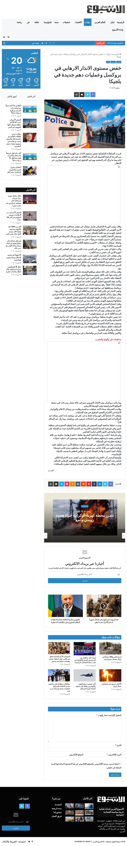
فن (28, 22)
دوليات (88, 22)
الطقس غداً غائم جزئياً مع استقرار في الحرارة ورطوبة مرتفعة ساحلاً (13, 109)
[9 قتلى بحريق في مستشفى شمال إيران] (110, 675)
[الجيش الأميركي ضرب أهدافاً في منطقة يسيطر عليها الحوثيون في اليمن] (30, 123)
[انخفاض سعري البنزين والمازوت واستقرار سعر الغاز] (30, 170)
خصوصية (22, 841)
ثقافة (36, 22)
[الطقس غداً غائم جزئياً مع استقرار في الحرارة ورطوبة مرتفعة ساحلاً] (30, 109)
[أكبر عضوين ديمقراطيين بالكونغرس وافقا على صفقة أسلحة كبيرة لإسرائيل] (85, 675)
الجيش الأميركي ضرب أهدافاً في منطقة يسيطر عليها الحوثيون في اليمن (14, 123)
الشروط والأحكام (9, 841)
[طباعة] (76, 94)
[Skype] (61, 484)
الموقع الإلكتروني (76, 754)
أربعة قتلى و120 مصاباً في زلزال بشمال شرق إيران (111, 658)
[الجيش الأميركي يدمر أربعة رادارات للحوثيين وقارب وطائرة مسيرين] (89, 806)
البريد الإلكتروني (114, 754)
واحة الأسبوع (117, 29)
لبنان (112, 22)
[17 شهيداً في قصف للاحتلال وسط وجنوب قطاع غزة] (30, 258)
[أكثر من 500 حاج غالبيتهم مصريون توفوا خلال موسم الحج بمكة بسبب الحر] (30, 230)
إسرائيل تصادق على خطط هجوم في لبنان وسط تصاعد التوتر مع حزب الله (13, 244)
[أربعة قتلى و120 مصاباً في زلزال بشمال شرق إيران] (110, 648)
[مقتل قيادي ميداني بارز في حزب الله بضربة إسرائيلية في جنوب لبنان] (89, 819)
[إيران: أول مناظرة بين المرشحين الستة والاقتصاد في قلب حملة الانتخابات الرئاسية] (85, 648)
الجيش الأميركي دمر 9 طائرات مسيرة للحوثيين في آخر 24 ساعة (13, 216)
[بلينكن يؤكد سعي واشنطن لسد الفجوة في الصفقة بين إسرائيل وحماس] (69, 805)
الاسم (118, 745)
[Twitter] (87, 94)
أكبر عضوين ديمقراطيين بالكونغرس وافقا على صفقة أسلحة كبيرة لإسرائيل (86, 686)
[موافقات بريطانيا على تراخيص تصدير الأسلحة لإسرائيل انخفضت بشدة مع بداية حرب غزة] (59, 675)
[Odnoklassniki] (72, 484)
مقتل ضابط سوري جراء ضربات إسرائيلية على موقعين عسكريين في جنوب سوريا (13, 201)
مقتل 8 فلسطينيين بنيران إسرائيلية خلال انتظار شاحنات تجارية (13, 269)
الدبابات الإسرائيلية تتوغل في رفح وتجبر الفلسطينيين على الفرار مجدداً (67, 43)
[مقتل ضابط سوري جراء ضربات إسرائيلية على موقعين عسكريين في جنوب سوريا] (30, 199)
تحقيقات (66, 22)
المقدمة (58, 804)
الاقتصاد (78, 22)
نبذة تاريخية (57, 808)
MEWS (88, 842)
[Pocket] (66, 484)
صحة (56, 22)
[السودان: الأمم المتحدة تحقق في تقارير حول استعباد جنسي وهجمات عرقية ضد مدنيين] (59, 648)
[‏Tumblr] (94, 484)
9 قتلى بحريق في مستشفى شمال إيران (111, 685)
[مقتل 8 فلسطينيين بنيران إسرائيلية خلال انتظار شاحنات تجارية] (30, 270)
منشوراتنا (57, 812)
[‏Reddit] (83, 484)
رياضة (19, 22)
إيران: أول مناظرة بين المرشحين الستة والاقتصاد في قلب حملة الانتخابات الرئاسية (85, 660)
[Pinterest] (88, 484)
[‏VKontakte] (77, 484)
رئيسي (113, 62)
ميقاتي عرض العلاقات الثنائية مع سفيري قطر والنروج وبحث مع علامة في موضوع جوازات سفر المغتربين (13, 140)
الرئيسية (120, 22)
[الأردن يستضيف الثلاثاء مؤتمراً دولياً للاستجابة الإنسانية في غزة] (69, 819)
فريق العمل (57, 816)
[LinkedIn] (99, 484)
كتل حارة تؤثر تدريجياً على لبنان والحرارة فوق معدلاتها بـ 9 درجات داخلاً (13, 157)
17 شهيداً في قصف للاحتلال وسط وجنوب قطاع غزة (13, 257)
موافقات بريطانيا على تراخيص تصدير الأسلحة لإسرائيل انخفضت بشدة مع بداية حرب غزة (59, 687)
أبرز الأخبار (85, 506)
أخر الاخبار (31, 96)
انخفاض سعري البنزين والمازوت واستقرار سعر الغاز (14, 169)
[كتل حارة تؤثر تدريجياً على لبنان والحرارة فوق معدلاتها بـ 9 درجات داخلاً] (30, 156)
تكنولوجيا (48, 22)
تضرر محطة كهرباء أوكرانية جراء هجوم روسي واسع (85, 517)
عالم (108, 62)
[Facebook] (92, 94)
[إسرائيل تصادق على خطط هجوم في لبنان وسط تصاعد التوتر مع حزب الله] (30, 244)
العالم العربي (100, 22)
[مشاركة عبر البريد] (81, 94)
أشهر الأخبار (11, 96)
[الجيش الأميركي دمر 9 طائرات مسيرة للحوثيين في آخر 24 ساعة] (30, 216)
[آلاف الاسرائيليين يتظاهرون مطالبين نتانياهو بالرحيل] (79, 805)
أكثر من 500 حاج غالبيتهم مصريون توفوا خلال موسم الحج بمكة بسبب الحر (13, 230)
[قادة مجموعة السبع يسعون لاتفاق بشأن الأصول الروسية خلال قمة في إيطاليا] (79, 813)
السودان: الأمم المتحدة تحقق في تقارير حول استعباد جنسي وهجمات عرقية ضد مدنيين (59, 658)
